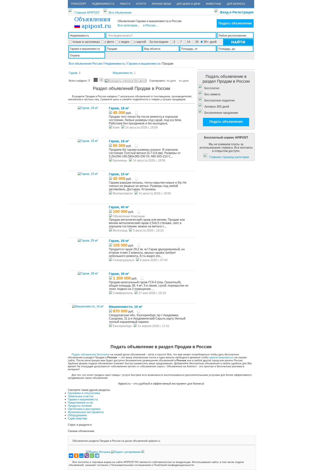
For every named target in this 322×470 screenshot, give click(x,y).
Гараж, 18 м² (119, 108)
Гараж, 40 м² (119, 207)
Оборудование (77, 415)
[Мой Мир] (81, 455)
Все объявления (120, 12)
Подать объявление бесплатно (91, 354)
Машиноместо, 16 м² (125, 307)
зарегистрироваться (221, 357)
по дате (171, 80)
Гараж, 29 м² (119, 241)
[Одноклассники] (76, 455)
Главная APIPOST (87, 12)
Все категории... (129, 25)
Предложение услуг (80, 402)
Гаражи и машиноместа (143, 63)
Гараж (73, 72)
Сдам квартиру (77, 418)
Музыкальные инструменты (86, 412)
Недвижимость (114, 63)
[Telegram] (97, 455)
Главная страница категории (229, 157)
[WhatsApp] (92, 455)
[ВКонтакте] (71, 455)
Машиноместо (122, 72)
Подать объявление (235, 23)
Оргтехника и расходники (84, 408)
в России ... (150, 25)
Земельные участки (80, 396)
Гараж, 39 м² (119, 274)
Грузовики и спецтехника (84, 393)
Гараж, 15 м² (119, 174)
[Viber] (86, 455)
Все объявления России (85, 63)
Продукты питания (80, 405)
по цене (184, 80)
